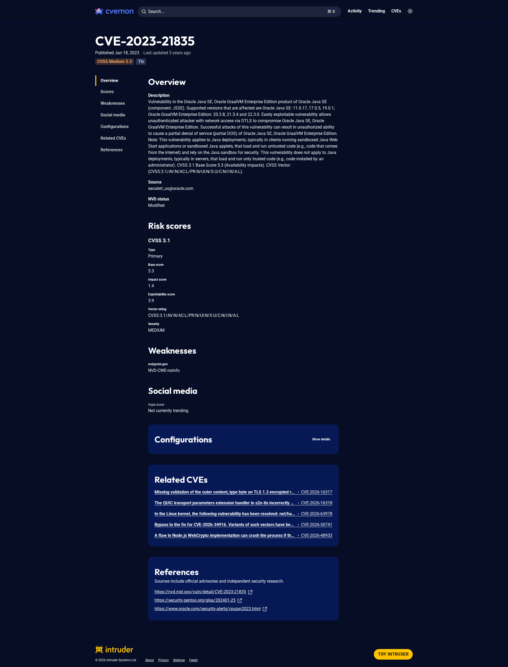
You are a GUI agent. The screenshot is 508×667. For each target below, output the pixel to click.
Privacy (163, 660)
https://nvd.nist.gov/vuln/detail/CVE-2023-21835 (200, 591)
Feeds (193, 660)
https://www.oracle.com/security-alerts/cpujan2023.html (208, 608)
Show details (321, 439)
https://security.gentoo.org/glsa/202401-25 (195, 600)
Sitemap (179, 660)
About (149, 660)
